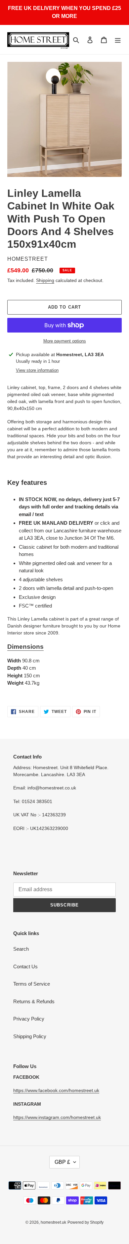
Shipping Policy (29, 1036)
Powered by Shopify (85, 1222)
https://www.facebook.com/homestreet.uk (56, 1090)
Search (21, 949)
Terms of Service (31, 984)
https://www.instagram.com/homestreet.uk (57, 1117)
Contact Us (25, 966)
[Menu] (118, 40)
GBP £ (62, 1162)
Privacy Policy (28, 1019)
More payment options (64, 341)
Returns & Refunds (34, 1001)
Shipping (45, 280)
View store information (37, 370)
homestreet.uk (53, 1222)
